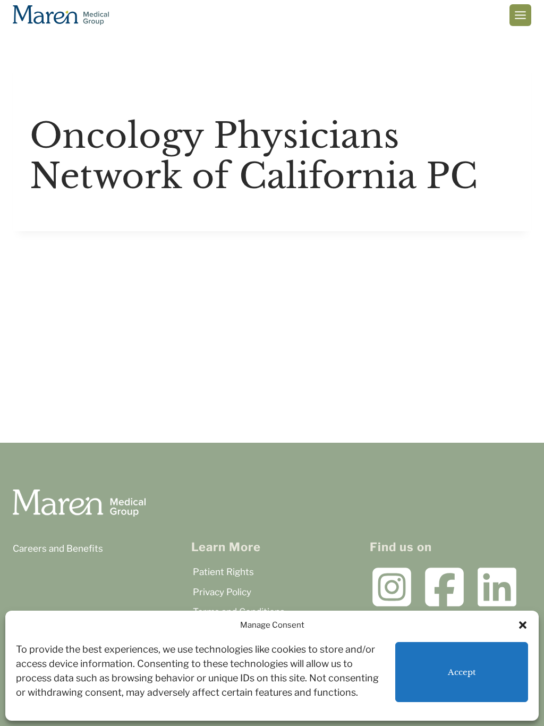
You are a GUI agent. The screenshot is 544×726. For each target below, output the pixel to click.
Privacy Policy (222, 592)
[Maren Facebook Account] (444, 587)
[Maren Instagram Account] (392, 587)
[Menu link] (520, 15)
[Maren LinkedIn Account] (497, 587)
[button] (522, 625)
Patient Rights (223, 572)
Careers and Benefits (58, 548)
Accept (462, 672)
